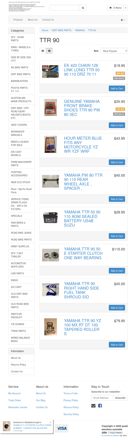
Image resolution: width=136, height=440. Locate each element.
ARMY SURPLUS (20, 246)
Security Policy (71, 414)
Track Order (14, 400)
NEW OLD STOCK (20, 182)
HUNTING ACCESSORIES (19, 173)
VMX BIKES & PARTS (18, 224)
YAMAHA (79, 30)
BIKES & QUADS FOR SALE (20, 143)
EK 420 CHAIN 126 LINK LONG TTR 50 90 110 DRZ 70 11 (82, 69)
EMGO (14, 280)
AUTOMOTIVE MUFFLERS (18, 265)
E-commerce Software (111, 435)
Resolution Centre (17, 407)
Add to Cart (117, 88)
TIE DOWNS (17, 324)
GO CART (16, 287)
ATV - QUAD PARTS (17, 38)
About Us (32, 19)
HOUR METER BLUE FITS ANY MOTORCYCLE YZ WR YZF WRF (83, 144)
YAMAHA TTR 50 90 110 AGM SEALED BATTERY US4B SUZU (82, 218)
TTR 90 (92, 30)
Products (18, 19)
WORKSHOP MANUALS (17, 133)
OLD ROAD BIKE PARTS (20, 305)
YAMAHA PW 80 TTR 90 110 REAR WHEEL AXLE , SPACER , (83, 181)
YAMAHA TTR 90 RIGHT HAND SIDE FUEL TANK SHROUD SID (81, 289)
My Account (14, 393)
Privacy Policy (71, 400)
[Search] (83, 7)
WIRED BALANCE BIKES (20, 339)
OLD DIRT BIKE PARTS (19, 295)
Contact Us (48, 19)
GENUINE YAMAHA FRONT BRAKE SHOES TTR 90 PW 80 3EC (82, 107)
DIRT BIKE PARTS (20, 74)
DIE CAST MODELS (16, 153)
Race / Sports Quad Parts (21, 190)
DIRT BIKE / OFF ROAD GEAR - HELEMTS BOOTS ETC (21, 113)
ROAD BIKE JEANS (21, 232)
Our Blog (40, 400)
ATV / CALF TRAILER (17, 254)
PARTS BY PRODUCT (16, 315)
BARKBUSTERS (19, 81)
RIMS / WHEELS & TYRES (21, 48)
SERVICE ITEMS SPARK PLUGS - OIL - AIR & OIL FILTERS (20, 204)
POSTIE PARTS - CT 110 (20, 89)
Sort (96, 50)
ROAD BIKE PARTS (21, 239)
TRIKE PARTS (18, 331)
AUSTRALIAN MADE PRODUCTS (21, 99)
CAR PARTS (17, 273)
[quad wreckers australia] (26, 5)
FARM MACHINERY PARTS (21, 163)
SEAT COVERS (19, 124)
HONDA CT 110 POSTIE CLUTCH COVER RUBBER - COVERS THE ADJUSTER (32, 426)
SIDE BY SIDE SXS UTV (21, 59)
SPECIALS (16, 215)
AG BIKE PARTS (19, 67)
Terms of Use (71, 393)
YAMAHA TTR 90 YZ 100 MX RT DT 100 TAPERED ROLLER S (82, 326)
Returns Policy (18, 364)
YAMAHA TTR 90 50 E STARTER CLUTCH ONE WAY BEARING (83, 253)
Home (45, 30)
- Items (116, 7)
